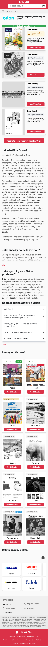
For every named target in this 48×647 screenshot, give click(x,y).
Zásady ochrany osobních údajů (24, 643)
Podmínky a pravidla (10, 640)
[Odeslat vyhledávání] (44, 6)
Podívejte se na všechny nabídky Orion (24, 141)
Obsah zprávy (21, 636)
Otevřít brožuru (35, 47)
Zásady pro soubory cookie (35, 640)
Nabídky (9, 604)
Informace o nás (33, 636)
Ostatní (9, 11)
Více (3, 265)
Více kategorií (7, 612)
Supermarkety (33, 604)
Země (21, 640)
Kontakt (12, 636)
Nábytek (30, 608)
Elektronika (10, 608)
